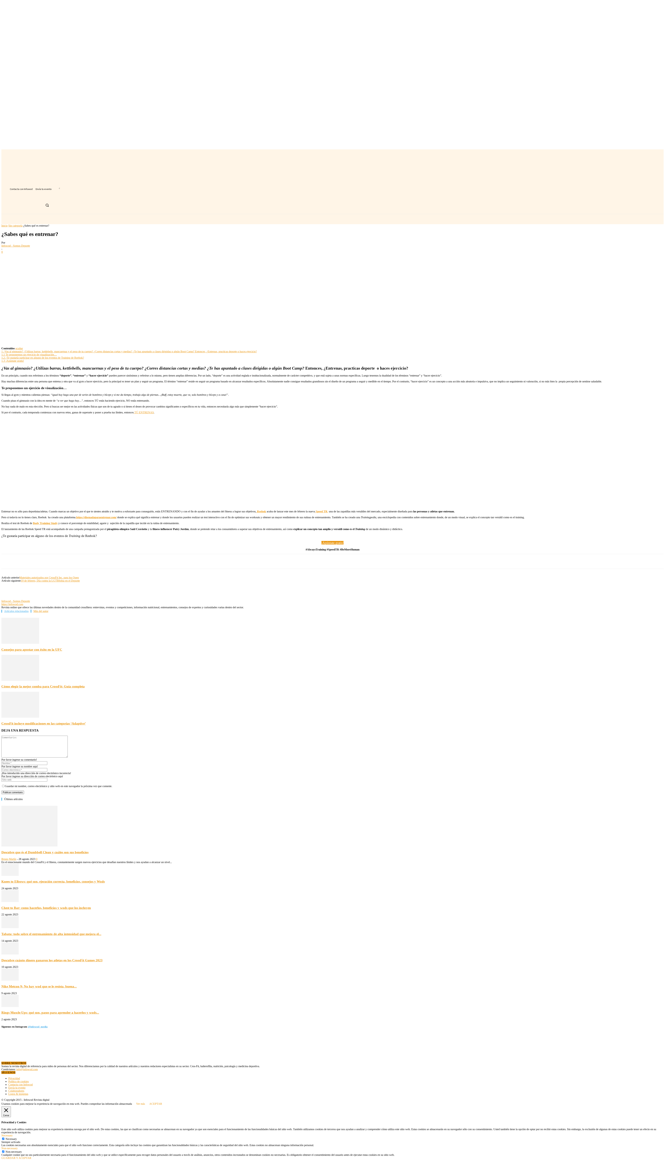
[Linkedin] (44, 257)
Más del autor (40, 611)
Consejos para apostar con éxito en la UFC (31, 649)
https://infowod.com (12, 604)
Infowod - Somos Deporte (15, 245)
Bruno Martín (8, 859)
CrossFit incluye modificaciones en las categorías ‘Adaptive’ (43, 723)
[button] (47, 205)
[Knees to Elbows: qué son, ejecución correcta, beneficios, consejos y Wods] (10, 874)
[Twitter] (19, 257)
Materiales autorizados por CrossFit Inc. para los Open (49, 577)
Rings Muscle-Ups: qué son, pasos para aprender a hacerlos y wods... (50, 1012)
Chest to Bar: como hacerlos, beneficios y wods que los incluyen (46, 908)
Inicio (4, 225)
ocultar (19, 348)
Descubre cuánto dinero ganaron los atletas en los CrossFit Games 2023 (52, 960)
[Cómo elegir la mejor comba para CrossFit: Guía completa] (20, 679)
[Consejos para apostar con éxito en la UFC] (20, 642)
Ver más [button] (140, 1103)
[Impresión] (57, 257)
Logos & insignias (18, 1093)
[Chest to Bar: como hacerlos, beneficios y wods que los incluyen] (10, 901)
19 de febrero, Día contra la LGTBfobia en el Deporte (50, 580)
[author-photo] (9, 598)
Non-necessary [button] (9, 1148)
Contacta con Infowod (20, 1084)
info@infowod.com (27, 1069)
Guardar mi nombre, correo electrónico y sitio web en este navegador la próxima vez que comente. (58, 786)
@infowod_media (38, 1026)
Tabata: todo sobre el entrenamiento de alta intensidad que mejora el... (51, 934)
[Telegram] (69, 257)
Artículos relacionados (16, 611)
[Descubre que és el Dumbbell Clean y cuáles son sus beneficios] (29, 845)
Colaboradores (16, 1090)
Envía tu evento (16, 1087)
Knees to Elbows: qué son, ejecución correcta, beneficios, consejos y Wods (53, 881)
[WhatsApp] (32, 257)
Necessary (11, 1138)
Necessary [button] (7, 1135)
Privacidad (14, 1078)
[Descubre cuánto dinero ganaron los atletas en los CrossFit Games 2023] (10, 953)
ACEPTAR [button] (155, 1103)
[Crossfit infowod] (22, 203)
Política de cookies (18, 1081)
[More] (94, 257)
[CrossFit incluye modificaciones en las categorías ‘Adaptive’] (20, 716)
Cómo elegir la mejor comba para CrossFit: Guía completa (43, 686)
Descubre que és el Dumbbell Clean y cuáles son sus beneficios (44, 852)
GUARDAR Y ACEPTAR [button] (16, 1157)
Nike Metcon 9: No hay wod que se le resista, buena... (39, 986)
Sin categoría (15, 225)
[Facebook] (7, 257)
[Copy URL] (81, 257)
